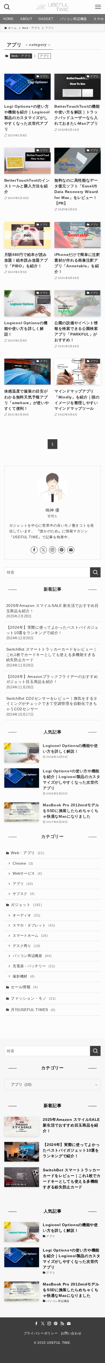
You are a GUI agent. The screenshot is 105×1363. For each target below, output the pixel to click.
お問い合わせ (71, 1333)
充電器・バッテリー (34, 966)
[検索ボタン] (7, 7)
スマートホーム (30, 936)
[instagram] (52, 549)
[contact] (70, 549)
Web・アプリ (20, 56)
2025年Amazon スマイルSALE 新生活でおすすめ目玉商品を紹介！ (52, 610)
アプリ (23, 884)
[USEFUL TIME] (52, 7)
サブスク (24, 894)
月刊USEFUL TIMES (33, 1009)
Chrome (23, 863)
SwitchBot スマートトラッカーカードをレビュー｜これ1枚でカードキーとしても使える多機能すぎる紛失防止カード (51, 657)
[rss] (62, 1323)
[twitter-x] (43, 549)
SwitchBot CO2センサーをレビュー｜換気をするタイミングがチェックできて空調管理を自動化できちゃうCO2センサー (51, 706)
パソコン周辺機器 (32, 956)
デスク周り (26, 946)
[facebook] (34, 549)
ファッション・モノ (33, 998)
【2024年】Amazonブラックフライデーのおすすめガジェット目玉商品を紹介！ (52, 681)
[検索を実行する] (95, 572)
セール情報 (24, 987)
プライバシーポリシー (41, 1333)
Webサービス (27, 873)
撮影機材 (24, 976)
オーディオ (26, 915)
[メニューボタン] (98, 7)
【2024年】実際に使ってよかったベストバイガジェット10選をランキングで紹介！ (52, 632)
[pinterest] (61, 549)
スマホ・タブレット (34, 925)
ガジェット (26, 904)
